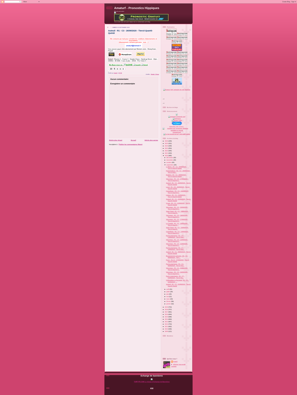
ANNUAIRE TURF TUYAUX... (176, 126)
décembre (169, 157)
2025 (166, 143)
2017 (166, 312)
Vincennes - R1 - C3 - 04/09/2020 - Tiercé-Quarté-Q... (177, 273)
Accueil (133, 140)
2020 (166, 155)
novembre (169, 160)
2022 (166, 150)
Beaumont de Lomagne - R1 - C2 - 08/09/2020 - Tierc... (177, 256)
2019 (166, 307)
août (168, 289)
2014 (166, 319)
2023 (166, 148)
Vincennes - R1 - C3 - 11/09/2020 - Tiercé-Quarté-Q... (177, 244)
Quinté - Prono (155, 74)
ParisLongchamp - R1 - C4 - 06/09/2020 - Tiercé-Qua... (175, 264)
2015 (166, 317)
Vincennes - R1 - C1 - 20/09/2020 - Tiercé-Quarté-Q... (177, 208)
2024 (166, 146)
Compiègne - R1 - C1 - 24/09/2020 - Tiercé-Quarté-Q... (177, 192)
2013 (166, 321)
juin (167, 294)
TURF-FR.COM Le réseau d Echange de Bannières (152, 382)
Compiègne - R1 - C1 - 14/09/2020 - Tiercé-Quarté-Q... (177, 232)
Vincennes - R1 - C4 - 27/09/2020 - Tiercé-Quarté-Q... (177, 179)
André (175, 361)
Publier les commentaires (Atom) (130, 144)
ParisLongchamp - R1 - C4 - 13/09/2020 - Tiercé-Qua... (175, 236)
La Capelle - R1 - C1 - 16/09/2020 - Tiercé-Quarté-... (177, 224)
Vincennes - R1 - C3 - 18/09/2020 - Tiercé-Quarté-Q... (177, 216)
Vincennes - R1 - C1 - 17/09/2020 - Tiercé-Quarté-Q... (177, 220)
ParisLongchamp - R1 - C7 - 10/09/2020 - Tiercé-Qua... (175, 248)
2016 (166, 314)
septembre (170, 165)
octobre (169, 162)
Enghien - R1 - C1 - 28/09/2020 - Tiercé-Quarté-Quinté (176, 175)
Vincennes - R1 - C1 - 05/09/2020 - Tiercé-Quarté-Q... (177, 269)
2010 (166, 329)
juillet (168, 291)
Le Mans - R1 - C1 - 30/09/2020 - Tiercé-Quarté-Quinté (176, 167)
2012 (166, 324)
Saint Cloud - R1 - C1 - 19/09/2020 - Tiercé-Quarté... (177, 212)
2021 (166, 153)
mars (168, 299)
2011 (166, 326)
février (168, 301)
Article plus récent (115, 140)
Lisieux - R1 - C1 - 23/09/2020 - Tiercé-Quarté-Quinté (176, 196)
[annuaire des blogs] (177, 115)
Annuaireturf (177, 132)
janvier (168, 304)
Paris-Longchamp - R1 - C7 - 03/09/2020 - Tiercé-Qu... (175, 277)
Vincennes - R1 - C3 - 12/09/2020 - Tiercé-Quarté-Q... (177, 240)
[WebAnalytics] (151, 392)
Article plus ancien (151, 140)
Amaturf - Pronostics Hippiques (136, 8)
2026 (166, 141)
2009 (166, 331)
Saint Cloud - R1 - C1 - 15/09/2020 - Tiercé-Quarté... (177, 228)
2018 (166, 309)
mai (167, 296)
